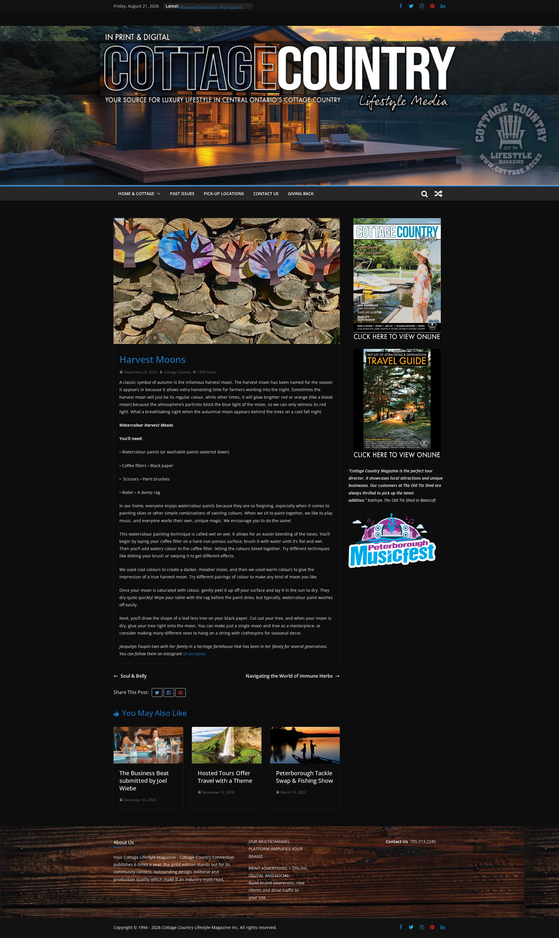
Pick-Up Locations (224, 193)
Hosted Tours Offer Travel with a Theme (225, 777)
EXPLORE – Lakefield (200, 6)
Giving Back (301, 193)
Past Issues (182, 193)
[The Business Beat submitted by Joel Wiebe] (148, 731)
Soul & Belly (134, 676)
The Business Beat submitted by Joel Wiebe (144, 780)
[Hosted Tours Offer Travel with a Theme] (226, 731)
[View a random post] (438, 194)
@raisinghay (194, 653)
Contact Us (266, 193)
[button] (157, 194)
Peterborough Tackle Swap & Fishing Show (304, 777)
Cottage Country (177, 372)
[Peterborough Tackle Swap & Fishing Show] (305, 731)
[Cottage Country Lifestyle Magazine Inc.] (279, 30)
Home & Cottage (136, 193)
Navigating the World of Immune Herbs (289, 676)
